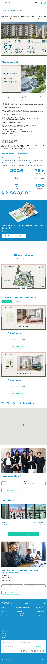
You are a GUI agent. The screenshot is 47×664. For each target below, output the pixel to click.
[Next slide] (43, 51)
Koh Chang (3, 615)
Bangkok (3, 613)
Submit (38, 646)
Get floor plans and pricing (13, 235)
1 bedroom (7, 301)
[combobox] (25, 483)
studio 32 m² (14, 520)
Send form (10, 490)
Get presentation (17, 346)
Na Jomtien (4, 635)
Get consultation (10, 592)
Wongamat (3, 629)
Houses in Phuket (40, 617)
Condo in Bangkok (20, 613)
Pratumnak (3, 627)
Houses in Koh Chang (41, 615)
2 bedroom (18, 301)
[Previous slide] (8, 51)
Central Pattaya (4, 631)
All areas (3, 637)
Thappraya (3, 633)
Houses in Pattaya (40, 611)
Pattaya (3, 611)
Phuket (3, 617)
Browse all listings (23, 534)
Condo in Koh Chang (20, 615)
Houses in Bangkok (40, 613)
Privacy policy (44, 659)
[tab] (12, 51)
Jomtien (3, 624)
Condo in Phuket (19, 617)
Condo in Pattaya (19, 611)
